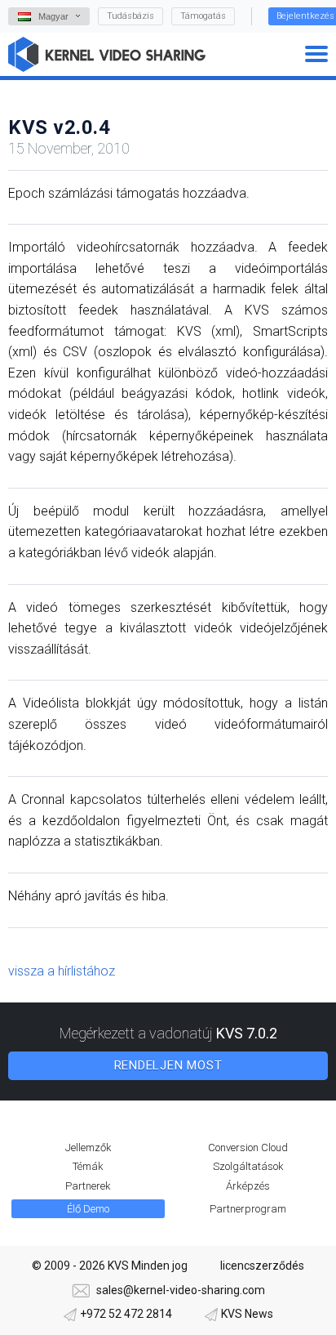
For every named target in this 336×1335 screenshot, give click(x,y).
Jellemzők (88, 1147)
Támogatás (203, 16)
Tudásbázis (130, 16)
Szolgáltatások (248, 1166)
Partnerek (88, 1186)
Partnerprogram (248, 1209)
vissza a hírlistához (61, 971)
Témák (88, 1166)
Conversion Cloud (248, 1147)
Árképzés (248, 1186)
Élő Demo (88, 1209)
